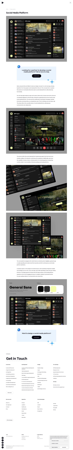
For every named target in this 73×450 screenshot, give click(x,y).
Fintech (23, 402)
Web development (25, 371)
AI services (8, 364)
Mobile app (39, 384)
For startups (55, 364)
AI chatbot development (10, 382)
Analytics (55, 378)
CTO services (55, 374)
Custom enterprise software (27, 387)
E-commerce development (27, 381)
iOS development (25, 379)
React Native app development (28, 373)
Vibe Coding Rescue (10, 386)
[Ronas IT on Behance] (3, 445)
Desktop (39, 382)
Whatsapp (24, 439)
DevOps (54, 381)
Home (7, 9)
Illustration (39, 374)
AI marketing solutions (10, 374)
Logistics (23, 404)
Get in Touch (16, 358)
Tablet (38, 386)
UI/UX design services (41, 388)
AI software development (11, 384)
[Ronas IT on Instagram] (3, 438)
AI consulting (8, 380)
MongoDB (55, 407)
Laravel (38, 404)
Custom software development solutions (28, 368)
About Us (7, 402)
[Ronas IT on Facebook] (3, 440)
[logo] (3, 3)
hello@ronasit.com (25, 436)
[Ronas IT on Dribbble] (3, 443)
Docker (54, 403)
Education (24, 417)
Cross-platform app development (28, 377)
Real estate (24, 413)
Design (38, 364)
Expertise (24, 399)
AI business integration (10, 376)
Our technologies (41, 399)
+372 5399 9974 (9, 436)
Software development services (59, 376)
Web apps (23, 375)
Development (24, 364)
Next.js (54, 409)
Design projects (12, 9)
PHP (38, 402)
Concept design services (42, 380)
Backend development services (28, 385)
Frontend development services (28, 383)
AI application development (11, 378)
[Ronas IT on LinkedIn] (3, 447)
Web (38, 376)
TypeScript (55, 405)
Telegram (23, 437)
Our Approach (8, 404)
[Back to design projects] (70, 3)
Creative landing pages (41, 378)
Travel (23, 415)
